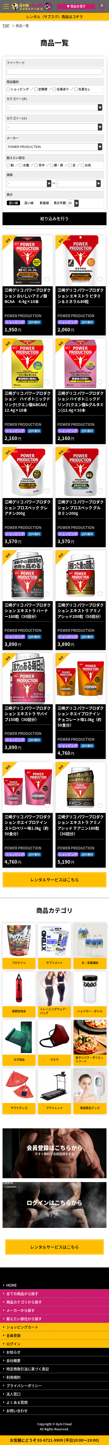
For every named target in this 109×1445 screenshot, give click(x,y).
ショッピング (20, 89)
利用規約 (13, 1377)
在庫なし (84, 89)
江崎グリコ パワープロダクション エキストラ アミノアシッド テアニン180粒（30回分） (81, 825)
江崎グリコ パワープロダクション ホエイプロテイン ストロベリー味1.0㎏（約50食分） (28, 825)
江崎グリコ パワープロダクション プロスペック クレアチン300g (28, 507)
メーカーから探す (20, 1310)
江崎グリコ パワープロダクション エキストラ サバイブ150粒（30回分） (28, 713)
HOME (11, 1285)
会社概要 (13, 1360)
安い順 (13, 203)
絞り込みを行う (54, 218)
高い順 (28, 203)
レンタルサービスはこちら (54, 880)
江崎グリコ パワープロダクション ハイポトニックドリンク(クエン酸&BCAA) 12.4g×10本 (28, 401)
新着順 (44, 203)
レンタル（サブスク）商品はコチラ (54, 16)
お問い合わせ (17, 1410)
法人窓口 (13, 1393)
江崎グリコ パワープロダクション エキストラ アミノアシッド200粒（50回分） (81, 610)
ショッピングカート (22, 1326)
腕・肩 (58, 165)
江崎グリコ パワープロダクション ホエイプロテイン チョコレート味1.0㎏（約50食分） (81, 716)
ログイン (13, 1343)
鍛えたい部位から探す (24, 1318)
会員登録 (13, 1335)
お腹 (26, 165)
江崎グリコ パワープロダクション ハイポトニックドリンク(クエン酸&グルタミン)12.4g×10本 (81, 401)
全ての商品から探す (22, 1293)
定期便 (42, 89)
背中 (42, 165)
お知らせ (13, 1352)
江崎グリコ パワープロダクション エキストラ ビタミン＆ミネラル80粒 (81, 295)
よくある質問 (17, 1402)
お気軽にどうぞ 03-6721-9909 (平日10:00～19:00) (54, 1440)
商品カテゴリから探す (24, 1301)
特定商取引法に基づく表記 (27, 1368)
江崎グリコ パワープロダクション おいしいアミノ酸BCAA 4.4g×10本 (28, 295)
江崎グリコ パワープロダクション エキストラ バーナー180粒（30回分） (28, 610)
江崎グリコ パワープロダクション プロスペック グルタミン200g (81, 507)
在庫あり (63, 89)
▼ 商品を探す (76, 6)
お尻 (88, 165)
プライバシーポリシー (24, 1385)
